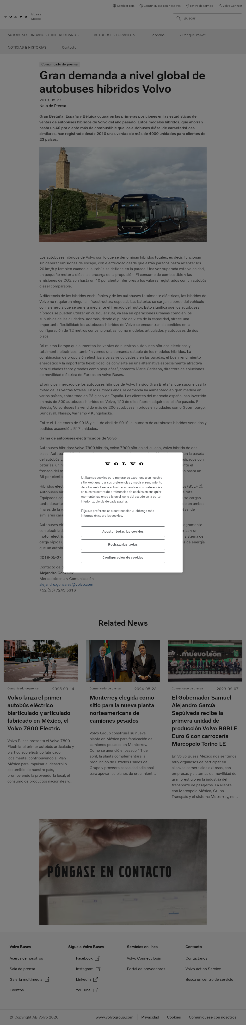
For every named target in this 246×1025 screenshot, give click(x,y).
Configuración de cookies (123, 557)
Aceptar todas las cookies (123, 531)
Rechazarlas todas (123, 544)
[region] (123, 512)
